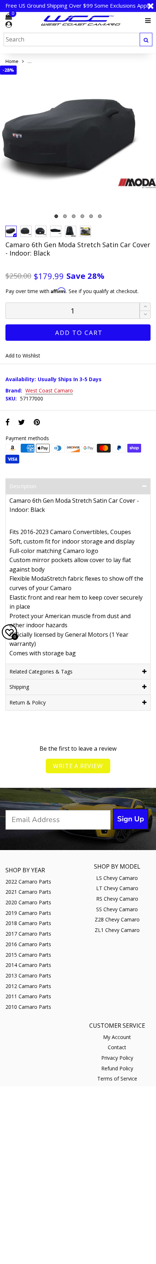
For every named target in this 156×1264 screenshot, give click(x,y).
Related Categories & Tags (41, 671)
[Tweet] (21, 422)
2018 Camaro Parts (28, 923)
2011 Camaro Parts (28, 996)
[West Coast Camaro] (81, 20)
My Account (117, 1037)
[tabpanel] (78, 144)
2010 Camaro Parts (28, 1006)
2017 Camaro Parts (28, 933)
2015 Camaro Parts (28, 954)
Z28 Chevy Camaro (117, 919)
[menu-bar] (146, 21)
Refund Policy (117, 1068)
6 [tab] (100, 216)
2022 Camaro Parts (28, 881)
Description (22, 486)
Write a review (78, 766)
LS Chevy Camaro (117, 877)
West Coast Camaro (49, 391)
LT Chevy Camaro (117, 888)
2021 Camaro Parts (28, 891)
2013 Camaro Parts (28, 975)
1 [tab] (56, 216)
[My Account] (8, 25)
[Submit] (146, 39)
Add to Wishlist (22, 355)
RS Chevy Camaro (117, 898)
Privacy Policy (117, 1057)
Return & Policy (27, 702)
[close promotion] (150, 6)
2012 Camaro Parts (28, 986)
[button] (145, 315)
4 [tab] (82, 216)
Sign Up (130, 819)
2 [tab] (65, 216)
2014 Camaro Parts (28, 964)
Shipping (19, 686)
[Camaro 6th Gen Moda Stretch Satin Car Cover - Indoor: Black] (78, 144)
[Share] (7, 422)
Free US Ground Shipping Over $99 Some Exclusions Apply (78, 5)
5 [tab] (91, 216)
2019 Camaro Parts (28, 912)
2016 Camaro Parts (28, 944)
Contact (117, 1047)
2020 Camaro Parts (28, 902)
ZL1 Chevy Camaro (117, 930)
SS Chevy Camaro (117, 909)
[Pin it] (37, 422)
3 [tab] (73, 216)
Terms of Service (117, 1078)
